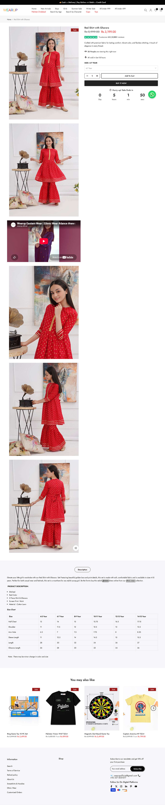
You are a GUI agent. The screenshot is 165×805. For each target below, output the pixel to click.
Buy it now (121, 83)
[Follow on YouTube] (136, 786)
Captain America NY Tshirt (133, 733)
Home (34, 8)
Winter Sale (90, 8)
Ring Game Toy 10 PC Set (17, 733)
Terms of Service (13, 770)
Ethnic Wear (11, 788)
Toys (96, 11)
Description (82, 569)
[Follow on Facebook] (111, 786)
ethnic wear (130, 580)
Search (9, 766)
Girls (65, 8)
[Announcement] (82, 2)
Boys (57, 8)
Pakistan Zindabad (39, 11)
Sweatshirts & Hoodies (15, 783)
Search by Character (74, 11)
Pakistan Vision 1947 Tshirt (57, 733)
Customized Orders (14, 792)
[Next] (153, 708)
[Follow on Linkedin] (126, 786)
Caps (88, 11)
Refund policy (12, 775)
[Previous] (11, 708)
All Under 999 (105, 8)
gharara (105, 580)
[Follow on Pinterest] (131, 786)
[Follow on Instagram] (121, 786)
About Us (10, 779)
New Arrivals (46, 8)
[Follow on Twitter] (116, 786)
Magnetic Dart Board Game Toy (96, 733)
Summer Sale (77, 8)
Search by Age (55, 11)
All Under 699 (120, 8)
